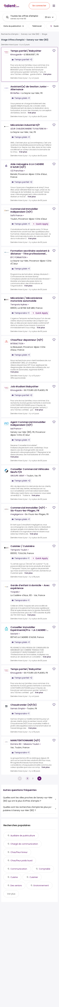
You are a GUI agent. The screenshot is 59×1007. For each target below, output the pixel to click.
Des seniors (16, 885)
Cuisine (14, 877)
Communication (18, 868)
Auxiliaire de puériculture (22, 835)
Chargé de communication (24, 843)
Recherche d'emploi (9, 34)
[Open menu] (54, 5)
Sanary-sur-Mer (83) (30, 34)
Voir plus (47, 74)
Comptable (44, 868)
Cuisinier (34, 877)
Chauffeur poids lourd (21, 860)
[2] (39, 778)
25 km (48, 17)
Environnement (41, 885)
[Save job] (54, 50)
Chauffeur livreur (18, 852)
